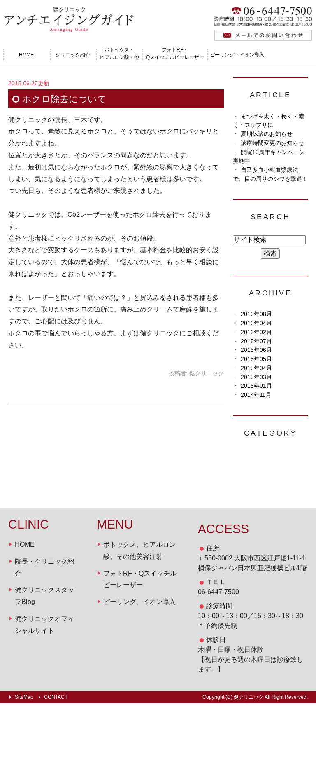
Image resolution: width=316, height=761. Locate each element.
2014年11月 (256, 395)
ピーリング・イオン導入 (237, 55)
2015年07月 (256, 341)
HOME (26, 55)
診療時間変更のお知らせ (272, 143)
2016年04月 (256, 323)
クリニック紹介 (73, 55)
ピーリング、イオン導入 (139, 601)
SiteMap (24, 697)
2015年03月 (256, 377)
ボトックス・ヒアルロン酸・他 (119, 53)
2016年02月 (256, 332)
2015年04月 (256, 368)
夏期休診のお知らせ (267, 134)
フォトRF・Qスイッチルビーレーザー (175, 53)
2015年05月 (256, 359)
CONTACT (55, 697)
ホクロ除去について (64, 99)
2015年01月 (256, 386)
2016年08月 (256, 314)
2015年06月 (256, 350)
